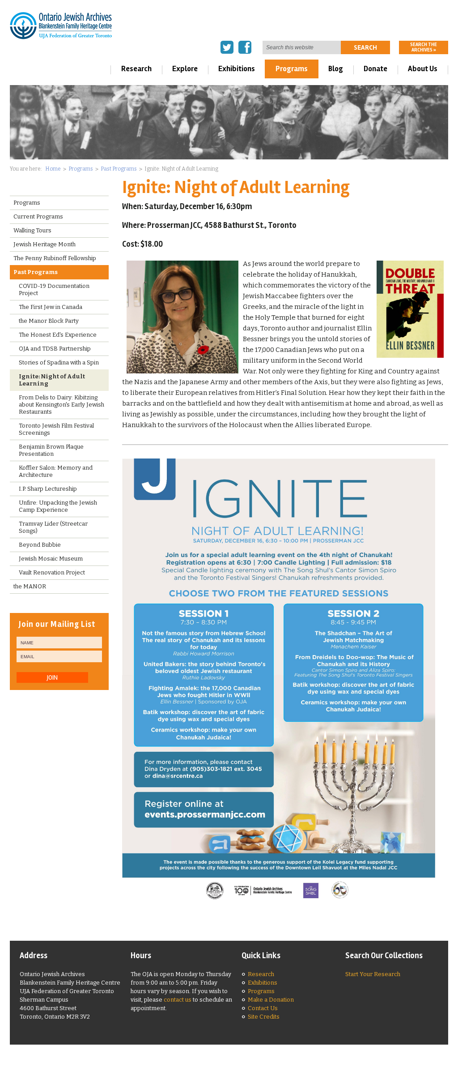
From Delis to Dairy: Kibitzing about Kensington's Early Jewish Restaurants (61, 404)
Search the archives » (423, 47)
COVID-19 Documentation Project (54, 289)
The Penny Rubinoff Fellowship (54, 258)
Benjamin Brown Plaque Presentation (51, 450)
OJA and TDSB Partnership (55, 348)
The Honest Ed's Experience (58, 334)
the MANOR (29, 586)
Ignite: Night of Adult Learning (52, 380)
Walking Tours (32, 230)
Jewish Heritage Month (44, 244)
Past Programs (119, 169)
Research (136, 68)
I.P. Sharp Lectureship (48, 488)
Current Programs (38, 216)
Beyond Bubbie (40, 544)
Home (53, 169)
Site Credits (264, 1016)
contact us (177, 999)
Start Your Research (372, 974)
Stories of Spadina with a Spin (59, 362)
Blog (335, 68)
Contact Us (263, 1008)
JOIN (52, 677)
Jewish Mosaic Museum (51, 558)
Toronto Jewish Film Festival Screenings (56, 429)
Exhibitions (236, 68)
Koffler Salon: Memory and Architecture (56, 471)
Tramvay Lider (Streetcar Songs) (53, 527)
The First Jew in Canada (50, 307)
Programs (292, 68)
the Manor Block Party (49, 320)
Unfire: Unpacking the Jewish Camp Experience (58, 506)
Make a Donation (271, 999)
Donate (375, 68)
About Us (422, 68)
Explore (185, 68)
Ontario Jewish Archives (61, 25)
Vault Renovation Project (52, 572)
